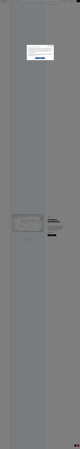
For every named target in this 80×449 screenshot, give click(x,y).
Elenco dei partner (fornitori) (31, 55)
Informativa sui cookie (32, 52)
